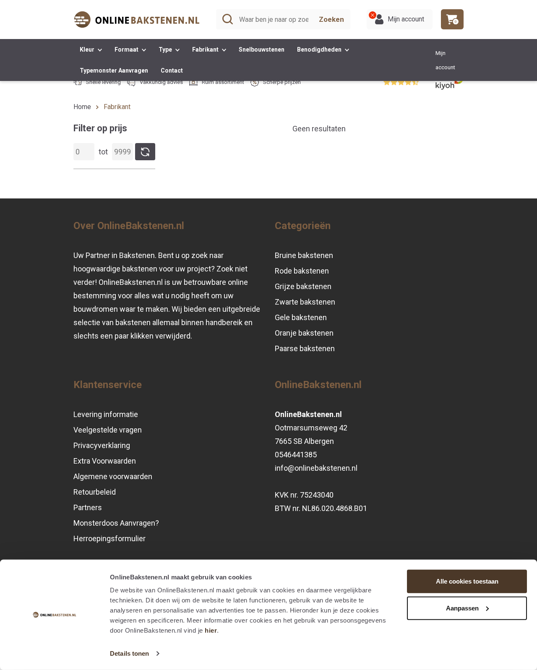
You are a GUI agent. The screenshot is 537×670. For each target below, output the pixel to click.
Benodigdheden (320, 49)
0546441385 (296, 454)
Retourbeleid (94, 492)
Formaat (127, 49)
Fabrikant (206, 49)
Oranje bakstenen (304, 332)
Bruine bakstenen (304, 255)
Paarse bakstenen (305, 348)
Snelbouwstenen (261, 49)
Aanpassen (462, 607)
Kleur (88, 49)
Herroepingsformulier (109, 538)
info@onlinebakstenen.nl (316, 468)
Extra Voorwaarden (104, 460)
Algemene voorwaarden (112, 476)
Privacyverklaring (101, 445)
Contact (172, 70)
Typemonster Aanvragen (114, 70)
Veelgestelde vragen (107, 429)
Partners (87, 507)
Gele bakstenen (301, 317)
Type (166, 49)
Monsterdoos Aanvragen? (116, 523)
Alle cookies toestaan (467, 581)
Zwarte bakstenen (305, 301)
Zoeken (331, 19)
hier (211, 630)
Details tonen (129, 653)
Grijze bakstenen (303, 286)
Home (82, 107)
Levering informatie (105, 414)
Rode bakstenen (302, 270)
